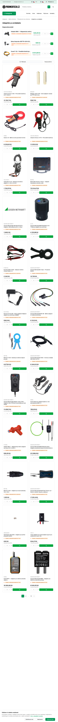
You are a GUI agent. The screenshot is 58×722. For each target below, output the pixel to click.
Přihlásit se (51, 2)
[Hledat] (49, 6)
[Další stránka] (34, 596)
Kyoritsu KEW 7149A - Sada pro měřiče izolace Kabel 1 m (13, 270)
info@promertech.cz (19, 2)
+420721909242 (6, 2)
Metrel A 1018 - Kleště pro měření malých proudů (14, 358)
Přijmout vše (50, 719)
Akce (33, 13)
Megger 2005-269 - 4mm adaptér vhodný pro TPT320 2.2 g (41, 94)
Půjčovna (45, 13)
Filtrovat (23, 61)
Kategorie (8, 13)
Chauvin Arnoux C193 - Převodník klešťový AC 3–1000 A (15, 94)
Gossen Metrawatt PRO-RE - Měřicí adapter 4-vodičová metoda (41, 314)
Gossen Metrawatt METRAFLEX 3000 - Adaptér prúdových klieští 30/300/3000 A (41, 447)
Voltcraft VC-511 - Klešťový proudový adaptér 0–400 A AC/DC (13, 182)
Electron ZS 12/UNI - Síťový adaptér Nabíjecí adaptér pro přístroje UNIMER (15, 314)
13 (31, 596)
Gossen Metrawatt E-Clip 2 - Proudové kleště (40, 270)
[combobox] (36, 7)
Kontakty (52, 13)
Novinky (28, 13)
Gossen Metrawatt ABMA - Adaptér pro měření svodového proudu (40, 579)
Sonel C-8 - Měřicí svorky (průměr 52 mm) (14, 137)
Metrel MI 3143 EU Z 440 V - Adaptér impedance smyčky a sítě (39, 182)
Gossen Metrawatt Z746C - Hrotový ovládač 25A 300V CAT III (41, 358)
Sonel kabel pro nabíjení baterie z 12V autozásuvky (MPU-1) (40, 402)
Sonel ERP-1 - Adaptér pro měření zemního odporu (15, 579)
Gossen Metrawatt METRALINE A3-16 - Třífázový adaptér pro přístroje (40, 226)
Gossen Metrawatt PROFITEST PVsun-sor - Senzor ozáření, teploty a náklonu (41, 491)
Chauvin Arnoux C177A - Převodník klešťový (41, 137)
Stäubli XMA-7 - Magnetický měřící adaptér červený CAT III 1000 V (15, 447)
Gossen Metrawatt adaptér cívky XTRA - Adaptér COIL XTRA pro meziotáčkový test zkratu (15, 403)
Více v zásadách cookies (36, 716)
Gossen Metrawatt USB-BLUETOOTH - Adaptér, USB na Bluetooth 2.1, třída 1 (13, 226)
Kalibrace (39, 13)
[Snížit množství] (43, 34)
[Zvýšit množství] (47, 34)
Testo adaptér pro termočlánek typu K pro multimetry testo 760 (41, 535)
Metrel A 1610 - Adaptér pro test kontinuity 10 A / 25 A (15, 491)
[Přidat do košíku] (51, 34)
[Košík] (53, 6)
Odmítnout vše (29, 719)
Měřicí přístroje (12, 19)
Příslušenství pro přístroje (23, 19)
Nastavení (40, 719)
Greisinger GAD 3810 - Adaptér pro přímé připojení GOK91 (14, 535)
